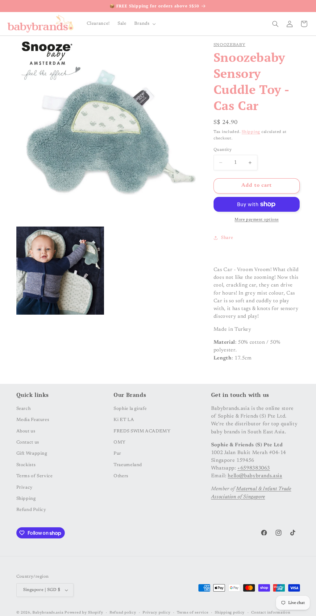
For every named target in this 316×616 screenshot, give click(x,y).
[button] (144, 24)
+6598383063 (253, 468)
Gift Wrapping (31, 453)
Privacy (24, 487)
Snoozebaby (229, 45)
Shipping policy (230, 612)
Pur (117, 453)
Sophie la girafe (130, 408)
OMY (120, 442)
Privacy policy (156, 612)
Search (23, 408)
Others (121, 476)
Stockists (26, 465)
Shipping (251, 132)
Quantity (223, 150)
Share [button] (227, 238)
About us (25, 431)
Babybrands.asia (47, 612)
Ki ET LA (124, 420)
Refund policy (123, 612)
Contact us (27, 442)
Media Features (32, 420)
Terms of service (193, 612)
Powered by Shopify (83, 612)
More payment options (257, 220)
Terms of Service (34, 476)
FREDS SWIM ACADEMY (142, 431)
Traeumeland (128, 465)
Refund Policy (31, 510)
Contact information (270, 612)
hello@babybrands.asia (255, 476)
